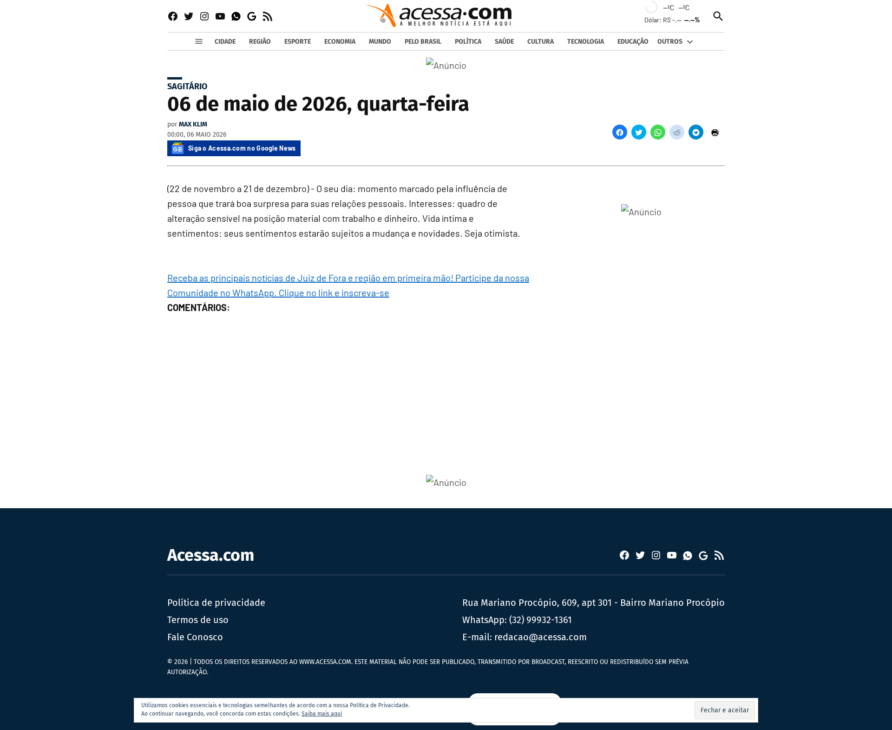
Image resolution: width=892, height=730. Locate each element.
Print (715, 132)
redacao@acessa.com (540, 637)
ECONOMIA (339, 42)
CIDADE (225, 42)
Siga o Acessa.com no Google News (242, 148)
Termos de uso (198, 619)
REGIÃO (260, 42)
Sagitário (187, 86)
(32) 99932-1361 (540, 619)
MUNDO (380, 42)
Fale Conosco (195, 637)
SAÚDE (504, 42)
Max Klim (193, 124)
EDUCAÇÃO (633, 42)
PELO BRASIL (423, 42)
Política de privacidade (216, 602)
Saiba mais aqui (322, 713)
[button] (619, 132)
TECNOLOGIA (585, 42)
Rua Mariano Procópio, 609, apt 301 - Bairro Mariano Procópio (593, 602)
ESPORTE (297, 42)
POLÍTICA (468, 42)
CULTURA (540, 42)
